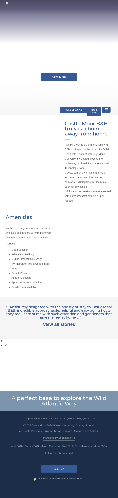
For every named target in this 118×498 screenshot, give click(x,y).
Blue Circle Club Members (77, 446)
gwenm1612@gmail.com (81, 418)
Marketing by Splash (86, 431)
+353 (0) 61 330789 (47, 418)
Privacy (48, 431)
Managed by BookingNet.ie (59, 437)
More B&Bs (100, 446)
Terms (57, 431)
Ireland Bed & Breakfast (59, 453)
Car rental (54, 446)
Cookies (67, 431)
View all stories (59, 324)
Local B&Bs (16, 446)
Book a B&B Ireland (36, 446)
